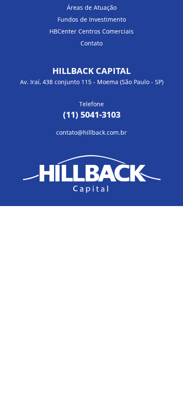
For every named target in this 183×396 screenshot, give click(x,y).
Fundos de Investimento (91, 19)
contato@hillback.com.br (91, 132)
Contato (91, 43)
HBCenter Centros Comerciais (91, 31)
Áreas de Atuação (92, 7)
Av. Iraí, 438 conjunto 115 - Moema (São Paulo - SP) (91, 82)
